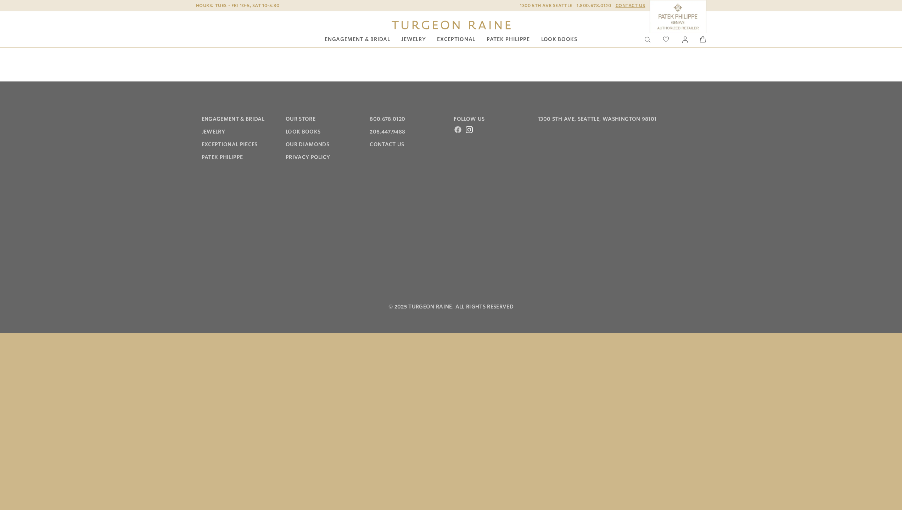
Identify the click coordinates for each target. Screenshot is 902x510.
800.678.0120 (387, 119)
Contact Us (630, 5)
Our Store (300, 119)
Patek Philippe (508, 39)
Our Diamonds (307, 144)
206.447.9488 (387, 132)
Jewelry (413, 39)
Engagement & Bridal (357, 39)
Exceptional (456, 39)
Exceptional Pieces (230, 144)
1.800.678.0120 (594, 5)
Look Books (559, 39)
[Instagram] (469, 129)
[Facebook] (458, 129)
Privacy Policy (308, 157)
